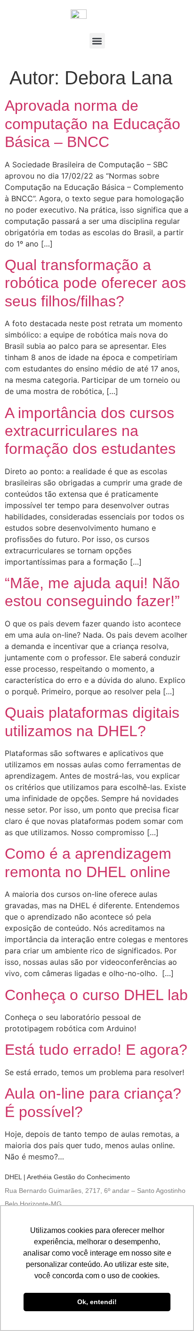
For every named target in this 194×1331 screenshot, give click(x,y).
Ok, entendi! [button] (97, 1302)
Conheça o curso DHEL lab (96, 994)
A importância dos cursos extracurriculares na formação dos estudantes (90, 431)
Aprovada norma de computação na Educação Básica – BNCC (92, 123)
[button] (97, 41)
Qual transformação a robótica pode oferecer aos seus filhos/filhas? (95, 283)
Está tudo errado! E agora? (96, 1049)
